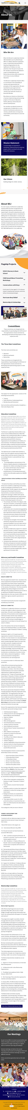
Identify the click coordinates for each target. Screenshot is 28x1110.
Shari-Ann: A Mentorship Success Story (12, 1006)
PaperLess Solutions (17, 1104)
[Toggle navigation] (25, 2)
